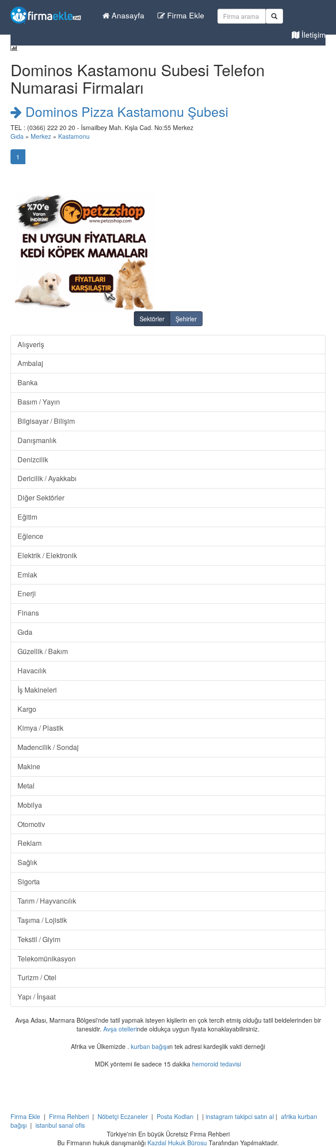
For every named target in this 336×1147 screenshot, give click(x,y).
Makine (29, 766)
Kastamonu (74, 136)
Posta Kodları (175, 1116)
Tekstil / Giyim (39, 939)
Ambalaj (30, 363)
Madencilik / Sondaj (48, 747)
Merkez (41, 136)
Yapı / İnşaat (37, 997)
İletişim (312, 34)
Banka (28, 382)
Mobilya (30, 805)
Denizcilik (33, 459)
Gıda (17, 136)
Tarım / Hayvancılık (47, 901)
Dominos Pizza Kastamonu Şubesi (125, 111)
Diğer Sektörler (41, 498)
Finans (28, 613)
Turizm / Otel (37, 977)
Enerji (27, 593)
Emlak (27, 575)
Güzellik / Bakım (43, 651)
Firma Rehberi (69, 1116)
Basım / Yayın (39, 402)
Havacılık (32, 670)
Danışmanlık (37, 440)
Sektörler (152, 318)
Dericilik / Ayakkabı (47, 478)
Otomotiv (31, 824)
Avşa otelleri (120, 1028)
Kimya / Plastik (40, 728)
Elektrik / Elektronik (47, 555)
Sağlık (27, 862)
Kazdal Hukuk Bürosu (177, 1142)
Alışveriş (31, 344)
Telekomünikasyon (47, 958)
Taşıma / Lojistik (42, 920)
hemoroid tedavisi (216, 1063)
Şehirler (186, 318)
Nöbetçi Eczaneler (123, 1116)
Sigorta (29, 881)
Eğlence (30, 536)
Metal (26, 786)
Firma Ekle (184, 15)
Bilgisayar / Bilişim (46, 421)
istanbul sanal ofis (60, 1125)
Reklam (30, 843)
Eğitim (27, 517)
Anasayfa (126, 15)
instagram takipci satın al (240, 1116)
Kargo (27, 709)
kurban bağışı (149, 1046)
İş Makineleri (37, 690)
